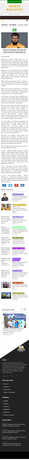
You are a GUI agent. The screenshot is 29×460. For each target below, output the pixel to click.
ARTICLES (5, 404)
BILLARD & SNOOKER (8, 415)
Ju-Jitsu (23, 205)
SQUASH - (15, 194)
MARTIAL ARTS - (17, 205)
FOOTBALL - (16, 248)
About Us (5, 384)
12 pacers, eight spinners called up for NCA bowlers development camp (13, 431)
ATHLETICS (6, 406)
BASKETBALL (6, 412)
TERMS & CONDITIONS (9, 392)
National (20, 194)
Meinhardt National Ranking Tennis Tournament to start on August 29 (11, 444)
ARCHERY (5, 401)
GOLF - (15, 271)
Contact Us (6, 387)
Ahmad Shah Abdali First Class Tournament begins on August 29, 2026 (14, 438)
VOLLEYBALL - (16, 227)
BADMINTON (6, 409)
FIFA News (22, 248)
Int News (20, 217)
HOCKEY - (15, 217)
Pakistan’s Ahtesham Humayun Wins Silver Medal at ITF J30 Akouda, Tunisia (13, 425)
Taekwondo (15, 260)
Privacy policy (7, 389)
